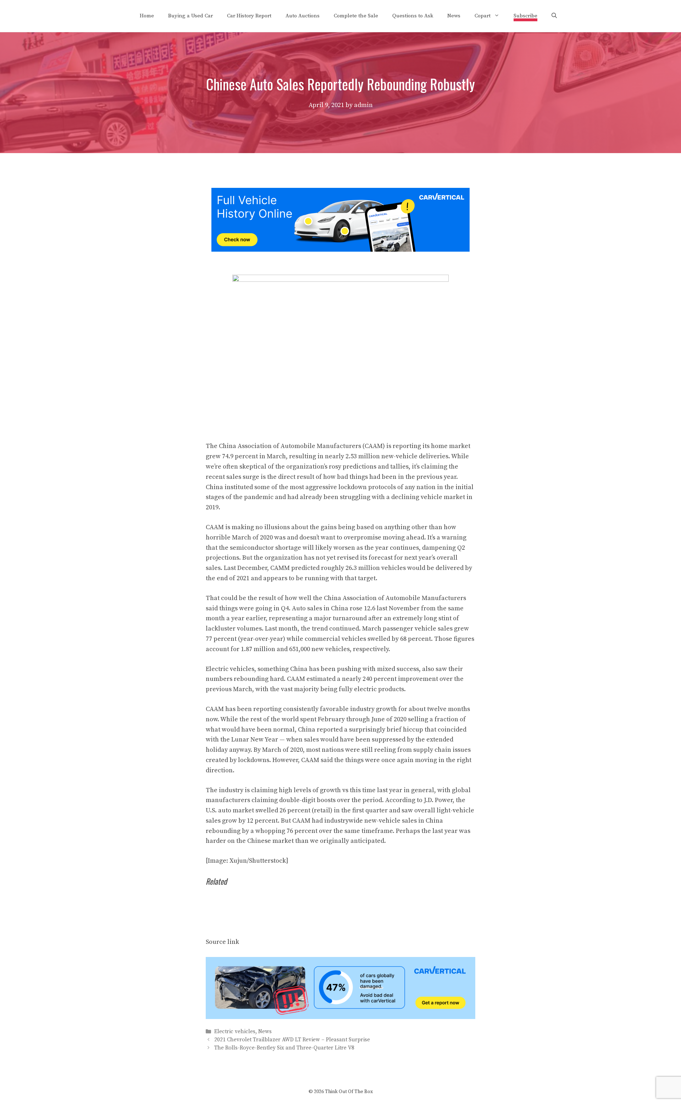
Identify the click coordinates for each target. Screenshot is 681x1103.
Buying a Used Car (190, 15)
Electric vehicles (234, 1031)
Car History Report (249, 15)
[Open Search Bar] (554, 16)
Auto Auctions (303, 15)
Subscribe (525, 15)
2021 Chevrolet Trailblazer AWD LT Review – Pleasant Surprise (292, 1039)
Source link (222, 942)
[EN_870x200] (340, 1017)
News (453, 15)
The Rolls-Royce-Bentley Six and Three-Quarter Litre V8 (284, 1048)
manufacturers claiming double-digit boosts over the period (294, 800)
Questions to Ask (412, 15)
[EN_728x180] (340, 250)
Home (147, 15)
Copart (483, 15)
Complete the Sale (356, 15)
